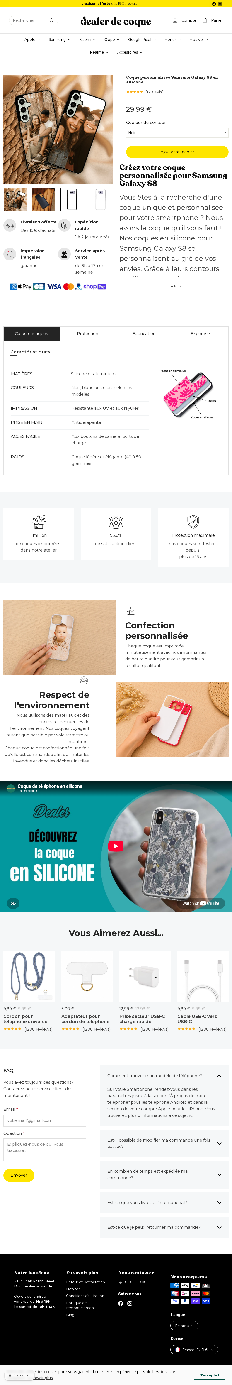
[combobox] (33, 20)
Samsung (58, 39)
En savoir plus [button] (40, 1378)
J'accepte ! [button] (209, 1375)
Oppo (110, 39)
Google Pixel (140, 39)
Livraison (73, 1289)
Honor (171, 39)
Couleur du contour (146, 123)
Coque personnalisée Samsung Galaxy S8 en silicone (172, 80)
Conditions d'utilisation (85, 1296)
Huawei (197, 39)
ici (191, 1115)
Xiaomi (85, 39)
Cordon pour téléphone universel (26, 1019)
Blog (70, 1315)
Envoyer (19, 1175)
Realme (97, 52)
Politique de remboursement (80, 1305)
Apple (30, 39)
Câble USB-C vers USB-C (197, 1019)
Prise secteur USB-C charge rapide (142, 1019)
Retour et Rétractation (85, 1282)
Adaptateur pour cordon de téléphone (85, 1019)
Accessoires (128, 52)
